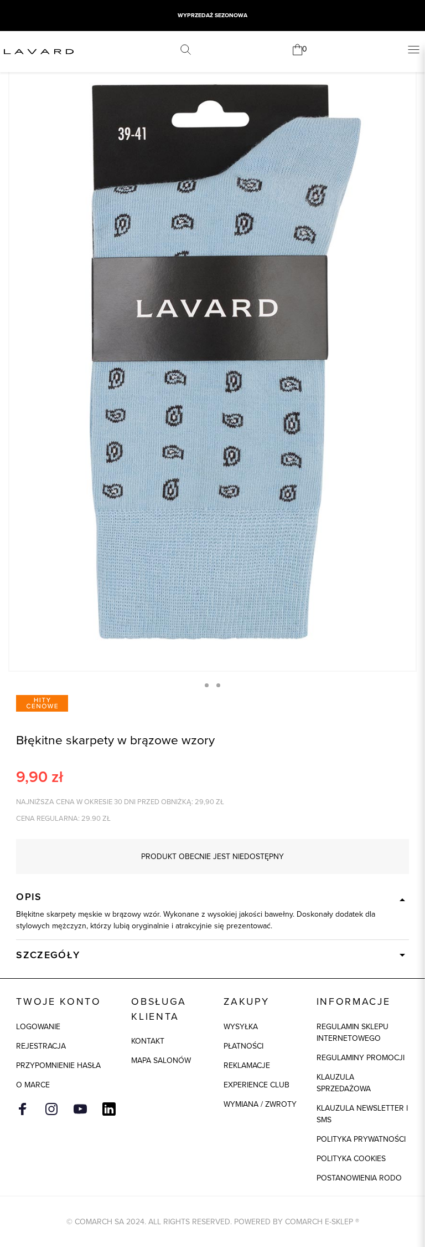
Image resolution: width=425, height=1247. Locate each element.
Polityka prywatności (361, 1139)
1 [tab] (207, 685)
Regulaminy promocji (361, 1058)
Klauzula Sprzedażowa (344, 1083)
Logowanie (38, 1027)
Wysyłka (241, 1027)
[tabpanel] (212, 365)
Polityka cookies (351, 1158)
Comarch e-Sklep (319, 1222)
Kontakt (147, 1041)
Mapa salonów (161, 1060)
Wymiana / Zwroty (260, 1104)
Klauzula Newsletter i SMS (362, 1114)
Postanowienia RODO (359, 1178)
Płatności (243, 1046)
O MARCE (33, 1085)
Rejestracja (41, 1046)
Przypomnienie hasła (58, 1065)
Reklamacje (247, 1065)
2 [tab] (218, 685)
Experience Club (256, 1085)
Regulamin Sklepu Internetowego (352, 1032)
